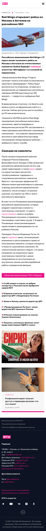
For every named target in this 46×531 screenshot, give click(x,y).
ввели (32, 169)
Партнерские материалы (12, 469)
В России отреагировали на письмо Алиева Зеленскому (20, 316)
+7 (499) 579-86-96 (13, 455)
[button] (43, 3)
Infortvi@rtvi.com (27, 458)
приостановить (9, 214)
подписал (12, 237)
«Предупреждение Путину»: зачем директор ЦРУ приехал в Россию (20, 308)
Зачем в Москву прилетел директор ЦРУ (23, 301)
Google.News (8, 482)
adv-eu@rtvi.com (21, 466)
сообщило (35, 66)
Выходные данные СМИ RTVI (12, 421)
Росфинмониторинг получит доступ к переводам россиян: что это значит (21, 401)
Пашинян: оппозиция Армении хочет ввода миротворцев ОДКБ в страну (20, 324)
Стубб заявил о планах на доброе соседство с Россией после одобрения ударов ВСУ (20, 285)
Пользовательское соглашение (13, 424)
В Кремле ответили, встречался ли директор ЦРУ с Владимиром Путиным (20, 294)
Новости (6, 12)
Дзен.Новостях (12, 479)
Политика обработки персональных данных (18, 427)
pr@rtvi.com (20, 463)
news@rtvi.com (21, 460)
